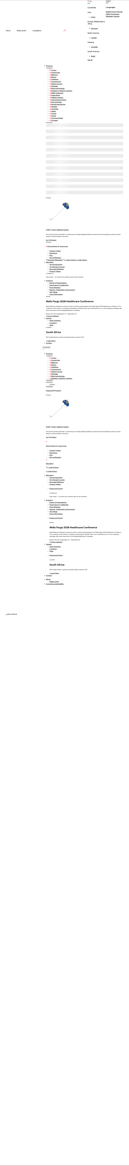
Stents (53, 116)
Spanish (117, 16)
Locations (53, 323)
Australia (94, 47)
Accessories (55, 72)
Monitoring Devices (58, 104)
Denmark (94, 28)
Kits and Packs (56, 102)
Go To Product (51, 240)
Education (49, 262)
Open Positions (55, 320)
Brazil (93, 56)
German (120, 11)
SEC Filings (53, 292)
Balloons (54, 75)
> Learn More (50, 341)
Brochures (53, 253)
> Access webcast (52, 316)
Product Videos (55, 271)
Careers (49, 318)
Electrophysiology (58, 88)
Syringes (54, 120)
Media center (54, 581)
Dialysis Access (56, 84)
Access (53, 70)
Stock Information (56, 294)
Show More (49, 380)
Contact (49, 343)
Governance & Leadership (58, 285)
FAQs (51, 325)
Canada (94, 37)
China (93, 17)
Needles (54, 106)
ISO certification (55, 257)
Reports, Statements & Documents (62, 290)
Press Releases (54, 287)
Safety (53, 111)
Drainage (54, 86)
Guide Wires (55, 95)
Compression (56, 81)
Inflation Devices (57, 97)
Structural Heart (57, 118)
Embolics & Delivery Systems (61, 90)
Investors (49, 280)
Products (49, 66)
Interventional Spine (58, 100)
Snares (53, 113)
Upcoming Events (55, 264)
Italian (108, 14)
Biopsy (53, 77)
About (48, 579)
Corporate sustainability (55, 584)
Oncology (54, 109)
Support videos (55, 251)
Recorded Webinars (56, 269)
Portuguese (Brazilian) (112, 15)
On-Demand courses (57, 267)
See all (90, 60)
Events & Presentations (58, 283)
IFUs (51, 255)
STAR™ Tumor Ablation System (57, 230)
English (108, 1)
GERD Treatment (57, 93)
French (114, 11)
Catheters (54, 79)
